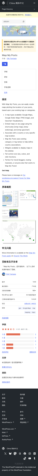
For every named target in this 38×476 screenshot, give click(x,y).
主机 (3, 402)
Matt (5, 432)
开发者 (4, 419)
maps (33, 312)
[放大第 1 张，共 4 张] (15, 193)
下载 (4, 64)
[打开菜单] (35, 3)
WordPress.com (9, 429)
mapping (27, 312)
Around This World (20, 256)
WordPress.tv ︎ (8, 422)
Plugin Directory (7, 9)
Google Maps (27, 308)
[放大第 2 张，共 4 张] (33, 193)
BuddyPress (7, 440)
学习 (3, 412)
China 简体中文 (12, 449)
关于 (3, 394)
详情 (5, 72)
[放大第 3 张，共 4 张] (15, 211)
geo (20, 308)
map (34, 308)
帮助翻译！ (28, 15)
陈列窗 (22, 394)
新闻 (3, 398)
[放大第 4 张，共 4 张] (33, 222)
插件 (21, 402)
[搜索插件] (23, 22)
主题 (21, 398)
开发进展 (7, 87)
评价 (5, 77)
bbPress (6, 436)
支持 (5, 92)
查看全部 (32, 352)
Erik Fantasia (12, 58)
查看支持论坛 (7, 367)
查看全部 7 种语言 (30, 303)
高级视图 (5, 318)
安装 (5, 82)
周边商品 (24, 422)
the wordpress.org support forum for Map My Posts (16, 178)
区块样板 (23, 405)
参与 (21, 412)
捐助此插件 (6, 382)
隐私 (3, 405)
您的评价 (5, 352)
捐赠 (22, 419)
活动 (21, 415)
